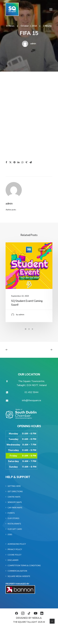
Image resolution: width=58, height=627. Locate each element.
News (11, 25)
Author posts (11, 210)
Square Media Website (19, 576)
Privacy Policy (15, 549)
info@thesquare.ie (31, 400)
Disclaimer (13, 560)
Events (11, 513)
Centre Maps (14, 497)
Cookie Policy (14, 555)
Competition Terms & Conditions (24, 565)
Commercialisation (17, 571)
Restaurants (14, 524)
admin (33, 43)
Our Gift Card (15, 529)
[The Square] (12, 9)
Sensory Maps (15, 502)
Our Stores (13, 518)
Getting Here (14, 486)
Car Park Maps (15, 507)
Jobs (10, 534)
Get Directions (15, 491)
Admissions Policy (17, 544)
